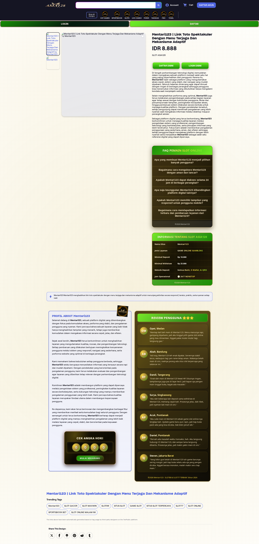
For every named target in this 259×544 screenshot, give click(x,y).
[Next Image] (143, 75)
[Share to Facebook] (59, 535)
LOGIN (65, 23)
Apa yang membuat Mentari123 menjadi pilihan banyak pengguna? (182, 161)
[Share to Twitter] (52, 535)
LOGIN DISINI (195, 66)
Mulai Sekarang (90, 458)
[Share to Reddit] (82, 535)
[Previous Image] (64, 75)
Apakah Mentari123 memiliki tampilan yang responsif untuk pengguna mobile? (182, 201)
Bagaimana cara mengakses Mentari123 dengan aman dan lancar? (182, 171)
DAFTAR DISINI (166, 66)
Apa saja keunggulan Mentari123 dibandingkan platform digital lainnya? (182, 191)
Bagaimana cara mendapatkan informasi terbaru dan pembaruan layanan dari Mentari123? (182, 213)
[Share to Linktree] (67, 535)
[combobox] (116, 5)
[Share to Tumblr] (89, 535)
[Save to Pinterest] (74, 535)
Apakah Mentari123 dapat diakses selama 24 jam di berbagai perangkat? (182, 181)
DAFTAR (194, 23)
